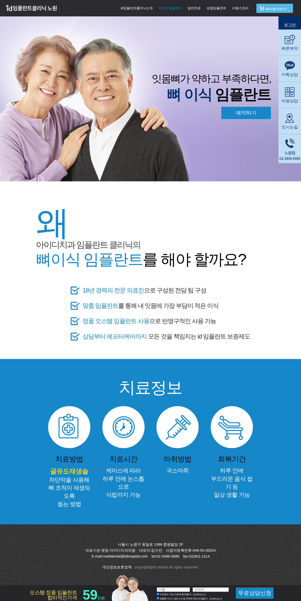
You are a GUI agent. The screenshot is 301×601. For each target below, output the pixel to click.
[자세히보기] (199, 594)
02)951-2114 (199, 556)
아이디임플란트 (170, 8)
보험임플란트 (216, 8)
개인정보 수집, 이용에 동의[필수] (175, 594)
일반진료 (194, 8)
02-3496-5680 (167, 556)
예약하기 (246, 113)
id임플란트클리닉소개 (137, 8)
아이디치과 (277, 12)
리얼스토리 (240, 8)
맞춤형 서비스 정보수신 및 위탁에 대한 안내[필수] (183, 598)
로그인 (290, 25)
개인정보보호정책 (117, 567)
